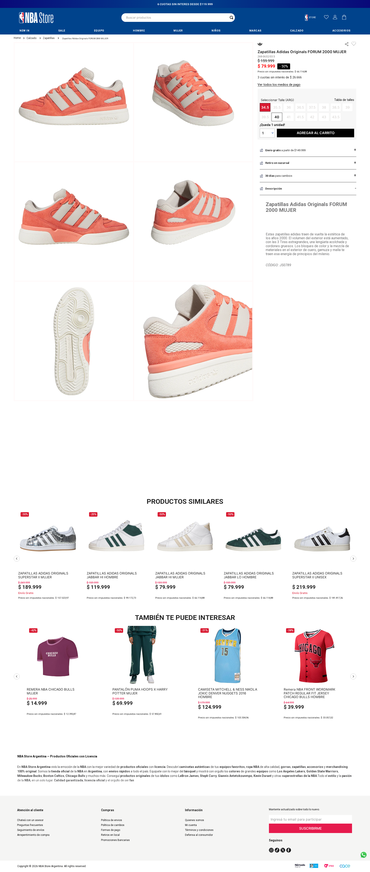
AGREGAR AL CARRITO (48, 606)
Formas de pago (110, 830)
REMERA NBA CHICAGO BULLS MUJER (51, 691)
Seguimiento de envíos (30, 830)
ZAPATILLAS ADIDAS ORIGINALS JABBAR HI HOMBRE (112, 575)
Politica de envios (111, 820)
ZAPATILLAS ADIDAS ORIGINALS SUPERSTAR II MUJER (43, 575)
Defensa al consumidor (199, 834)
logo (36, 17)
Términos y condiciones (199, 830)
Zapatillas (49, 38)
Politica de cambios (112, 825)
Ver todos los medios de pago (279, 85)
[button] (312, 17)
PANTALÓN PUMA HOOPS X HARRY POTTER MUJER (140, 691)
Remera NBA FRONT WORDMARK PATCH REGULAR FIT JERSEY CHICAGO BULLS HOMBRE (309, 691)
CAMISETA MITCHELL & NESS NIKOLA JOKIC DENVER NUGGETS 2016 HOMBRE (227, 691)
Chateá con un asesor (30, 820)
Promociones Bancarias (115, 840)
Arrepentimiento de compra (33, 834)
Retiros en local (110, 834)
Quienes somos (194, 820)
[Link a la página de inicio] (17, 38)
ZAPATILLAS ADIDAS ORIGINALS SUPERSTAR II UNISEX (317, 575)
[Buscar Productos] (231, 17)
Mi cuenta (191, 825)
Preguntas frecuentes (30, 825)
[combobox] (178, 17)
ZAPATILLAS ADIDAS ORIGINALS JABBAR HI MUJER (180, 575)
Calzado (31, 38)
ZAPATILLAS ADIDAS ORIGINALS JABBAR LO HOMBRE (249, 575)
